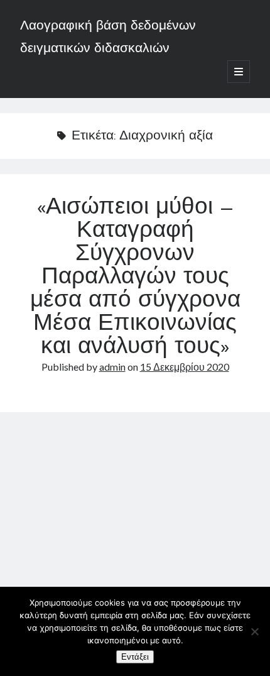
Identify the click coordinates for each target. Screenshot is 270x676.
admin (112, 367)
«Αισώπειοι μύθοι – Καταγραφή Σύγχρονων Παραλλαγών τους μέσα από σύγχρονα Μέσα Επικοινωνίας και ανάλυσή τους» (135, 278)
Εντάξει (135, 657)
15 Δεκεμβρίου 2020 (184, 367)
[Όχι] (254, 631)
